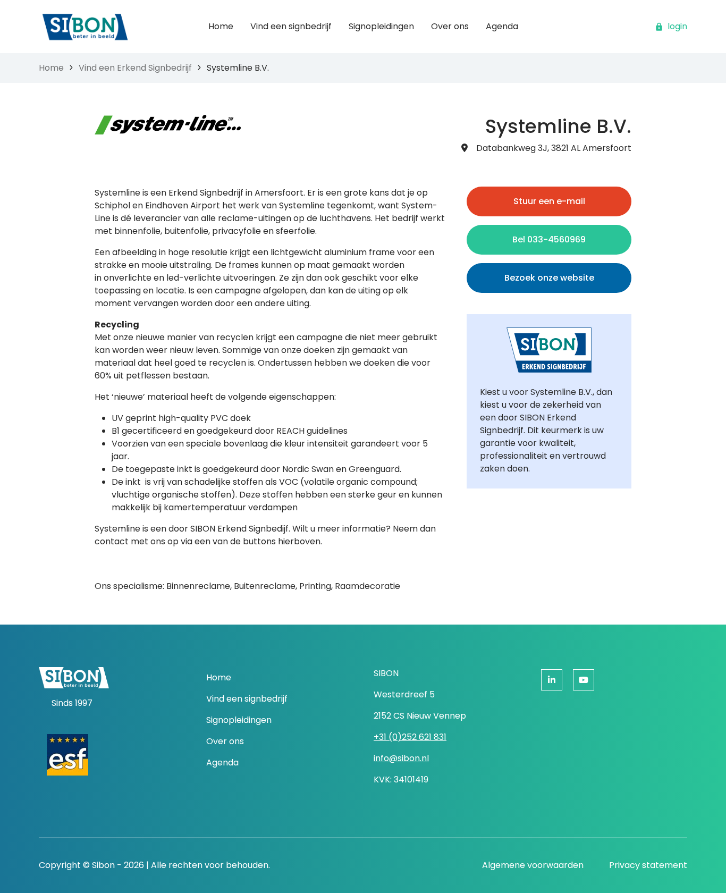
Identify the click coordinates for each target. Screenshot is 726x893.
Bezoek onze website (549, 278)
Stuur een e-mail (549, 201)
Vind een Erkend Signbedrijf (135, 68)
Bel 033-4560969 (549, 239)
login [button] (677, 26)
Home (51, 68)
